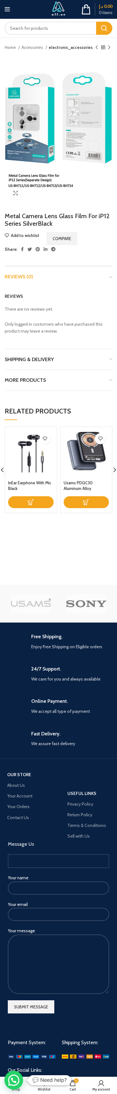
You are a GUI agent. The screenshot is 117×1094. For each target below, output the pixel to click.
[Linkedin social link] (45, 249)
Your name (18, 878)
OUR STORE (19, 774)
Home (11, 47)
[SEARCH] (104, 28)
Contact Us (18, 817)
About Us (16, 785)
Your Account (19, 796)
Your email (18, 904)
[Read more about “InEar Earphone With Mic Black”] (31, 502)
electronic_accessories (71, 47)
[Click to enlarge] (15, 193)
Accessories (33, 47)
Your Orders (18, 806)
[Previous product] (97, 48)
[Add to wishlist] (45, 438)
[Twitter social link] (30, 249)
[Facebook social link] (22, 249)
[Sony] (86, 603)
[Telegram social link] (53, 249)
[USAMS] (30, 603)
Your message (21, 931)
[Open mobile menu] (7, 9)
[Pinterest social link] (38, 249)
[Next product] (109, 48)
